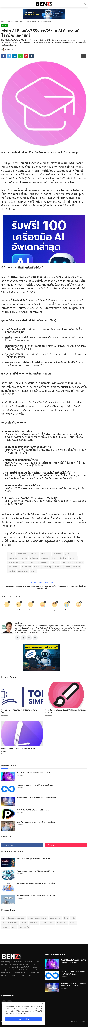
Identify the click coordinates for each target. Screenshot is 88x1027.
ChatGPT (5, 927)
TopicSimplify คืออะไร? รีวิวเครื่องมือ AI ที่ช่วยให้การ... (19, 711)
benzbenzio (19, 623)
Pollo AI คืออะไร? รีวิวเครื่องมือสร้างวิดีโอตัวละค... (33, 810)
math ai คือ (44, 558)
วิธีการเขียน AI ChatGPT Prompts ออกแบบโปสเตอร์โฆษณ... (37, 797)
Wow (78, 610)
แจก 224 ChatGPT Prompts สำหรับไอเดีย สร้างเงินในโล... (36, 896)
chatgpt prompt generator (16, 918)
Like (7, 610)
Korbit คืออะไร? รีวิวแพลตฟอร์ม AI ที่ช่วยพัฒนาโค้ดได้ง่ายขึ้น (65, 587)
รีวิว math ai (34, 554)
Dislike (19, 610)
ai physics (24, 558)
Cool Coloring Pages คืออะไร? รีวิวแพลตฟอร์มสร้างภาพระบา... (65, 711)
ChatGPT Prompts (47, 922)
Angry (54, 610)
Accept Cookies (23, 1019)
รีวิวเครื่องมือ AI (61, 922)
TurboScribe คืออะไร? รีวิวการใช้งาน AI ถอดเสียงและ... (35, 785)
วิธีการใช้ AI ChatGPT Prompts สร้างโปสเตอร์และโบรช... (36, 822)
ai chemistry (34, 558)
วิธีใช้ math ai (45, 554)
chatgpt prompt (55, 918)
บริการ (14, 927)
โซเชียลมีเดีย (34, 922)
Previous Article (37, 583)
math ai (11, 554)
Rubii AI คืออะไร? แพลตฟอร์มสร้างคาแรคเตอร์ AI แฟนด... (36, 773)
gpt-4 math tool (70, 554)
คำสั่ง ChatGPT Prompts (10, 922)
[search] (85, 3)
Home (3, 21)
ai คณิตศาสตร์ (13, 558)
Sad (66, 610)
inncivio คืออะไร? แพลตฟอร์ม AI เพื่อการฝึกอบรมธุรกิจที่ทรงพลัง (22, 587)
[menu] (2, 3)
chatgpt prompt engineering (37, 918)
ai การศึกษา (63, 558)
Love (30, 610)
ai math (23, 562)
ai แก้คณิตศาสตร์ (22, 554)
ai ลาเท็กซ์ (73, 558)
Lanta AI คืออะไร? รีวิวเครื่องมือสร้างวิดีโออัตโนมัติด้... (19, 749)
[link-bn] (44, 14)
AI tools (23, 922)
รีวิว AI (66, 918)
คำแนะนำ (73, 922)
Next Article (49, 583)
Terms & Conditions (78, 1021)
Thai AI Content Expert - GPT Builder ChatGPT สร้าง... (36, 871)
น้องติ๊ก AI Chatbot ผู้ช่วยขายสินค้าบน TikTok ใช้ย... (34, 859)
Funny (43, 610)
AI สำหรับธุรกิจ (24, 927)
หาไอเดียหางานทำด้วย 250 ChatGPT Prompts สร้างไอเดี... (37, 883)
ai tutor (54, 558)
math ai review (13, 562)
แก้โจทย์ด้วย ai (57, 554)
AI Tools (10, 21)
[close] (42, 1004)
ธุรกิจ (73, 918)
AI (3, 918)
